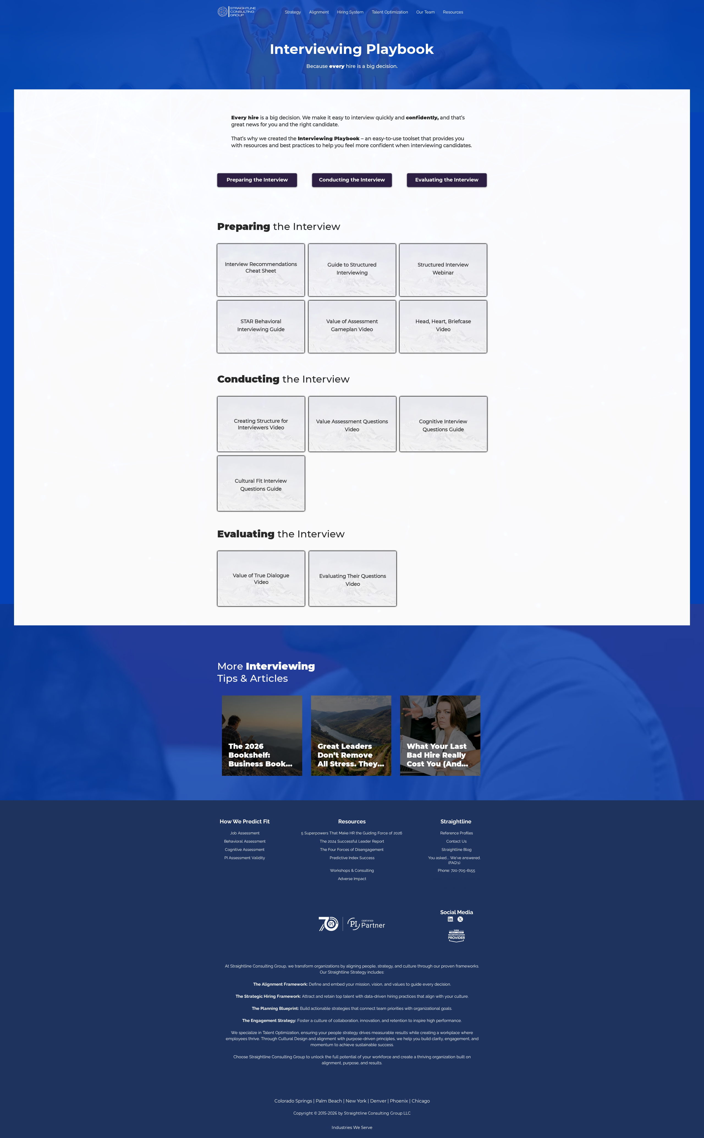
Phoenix (399, 1101)
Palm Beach (329, 1101)
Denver (378, 1101)
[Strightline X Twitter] (461, 919)
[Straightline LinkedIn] (451, 919)
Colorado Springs (293, 1101)
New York (357, 1101)
